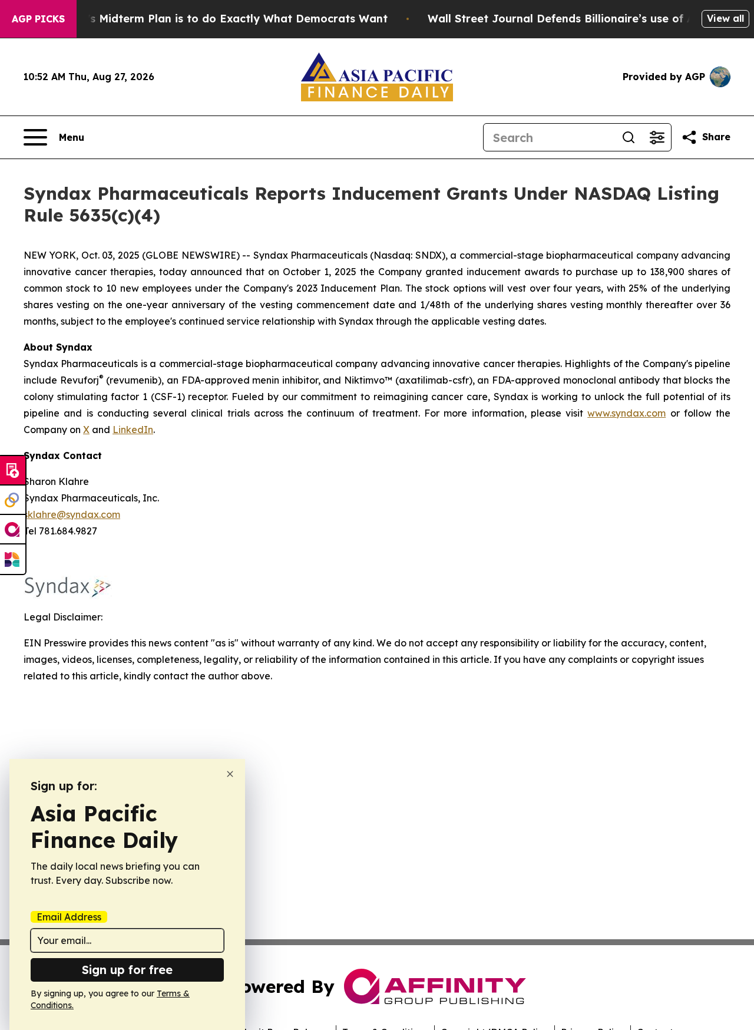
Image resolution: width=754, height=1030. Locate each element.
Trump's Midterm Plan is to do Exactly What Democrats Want (220, 18)
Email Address (69, 917)
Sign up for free (127, 969)
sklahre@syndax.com (72, 514)
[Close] (230, 774)
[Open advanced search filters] (657, 137)
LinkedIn (133, 429)
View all (725, 18)
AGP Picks (38, 19)
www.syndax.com (626, 413)
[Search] (628, 137)
